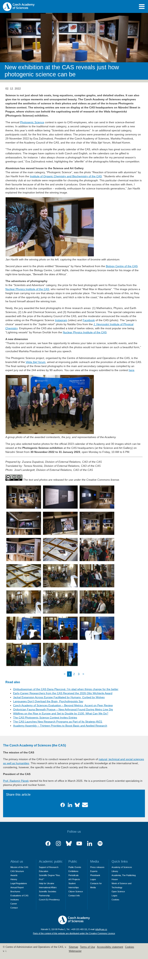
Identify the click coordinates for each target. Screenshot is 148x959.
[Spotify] (100, 843)
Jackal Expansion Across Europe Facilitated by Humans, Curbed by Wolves (59, 697)
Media (94, 861)
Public (72, 861)
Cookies (115, 899)
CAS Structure (17, 871)
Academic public (51, 861)
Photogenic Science (32, 122)
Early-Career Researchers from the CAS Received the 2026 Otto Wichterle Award (62, 693)
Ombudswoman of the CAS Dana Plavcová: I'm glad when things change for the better (65, 689)
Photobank (95, 875)
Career (13, 903)
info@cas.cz (101, 929)
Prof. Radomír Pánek (16, 780)
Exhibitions (73, 871)
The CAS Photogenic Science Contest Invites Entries (45, 717)
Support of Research (48, 867)
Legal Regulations (18, 883)
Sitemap (73, 947)
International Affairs (48, 887)
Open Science (118, 891)
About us (16, 861)
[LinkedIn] (89, 843)
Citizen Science (75, 891)
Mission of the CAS (19, 867)
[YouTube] (79, 843)
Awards (14, 875)
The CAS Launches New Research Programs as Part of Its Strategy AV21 (57, 721)
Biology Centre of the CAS (122, 266)
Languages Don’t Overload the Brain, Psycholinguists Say (48, 701)
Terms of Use (87, 947)
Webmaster (75, 951)
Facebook (89, 320)
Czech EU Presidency (49, 899)
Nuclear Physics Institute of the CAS (27, 289)
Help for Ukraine (46, 883)
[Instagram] (58, 843)
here (131, 370)
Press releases (97, 867)
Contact (14, 908)
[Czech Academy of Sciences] (74, 923)
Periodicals (73, 875)
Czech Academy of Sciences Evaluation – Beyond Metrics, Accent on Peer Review (63, 705)
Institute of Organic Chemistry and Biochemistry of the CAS (66, 176)
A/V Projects (74, 879)
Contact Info (74, 895)
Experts (94, 871)
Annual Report (17, 887)
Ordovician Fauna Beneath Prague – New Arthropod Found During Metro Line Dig (63, 709)
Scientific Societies (47, 891)
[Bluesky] (69, 843)
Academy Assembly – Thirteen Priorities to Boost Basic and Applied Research (60, 725)
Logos (93, 879)
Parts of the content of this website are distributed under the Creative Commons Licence (74, 933)
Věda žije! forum (35, 362)
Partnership (44, 895)
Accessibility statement (110, 947)
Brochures (15, 891)
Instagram (61, 320)
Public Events (74, 867)
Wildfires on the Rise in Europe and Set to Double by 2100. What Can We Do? (60, 713)
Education (43, 871)
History (13, 879)
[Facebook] (48, 843)
